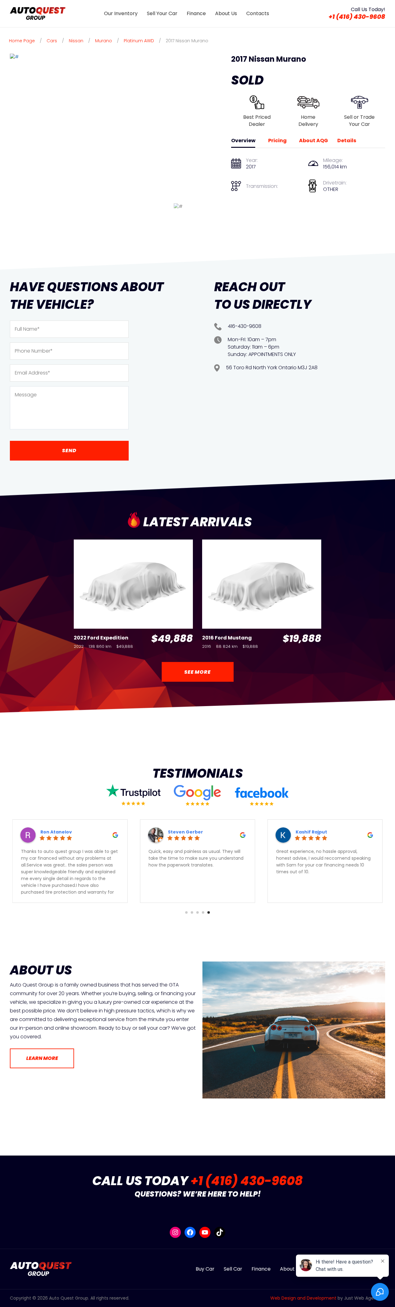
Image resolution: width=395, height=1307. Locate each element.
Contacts (257, 13)
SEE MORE (197, 672)
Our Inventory (121, 13)
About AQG (313, 140)
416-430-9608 (244, 326)
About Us (226, 13)
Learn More (42, 1058)
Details (346, 140)
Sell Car (233, 1268)
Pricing (277, 140)
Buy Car (205, 1268)
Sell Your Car (162, 13)
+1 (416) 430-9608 (357, 17)
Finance (196, 13)
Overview (243, 140)
